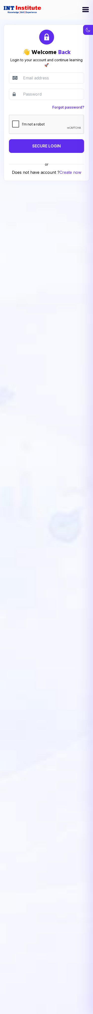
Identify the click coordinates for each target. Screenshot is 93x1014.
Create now (70, 172)
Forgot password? (68, 107)
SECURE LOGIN (46, 145)
